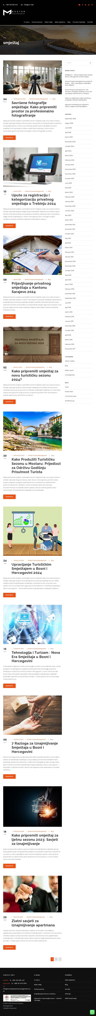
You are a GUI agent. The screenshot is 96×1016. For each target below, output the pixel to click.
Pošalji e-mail (29, 5)
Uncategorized (70, 375)
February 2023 (69, 197)
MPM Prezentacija (70, 998)
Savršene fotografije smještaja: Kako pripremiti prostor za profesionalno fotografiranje (34, 109)
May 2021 (68, 238)
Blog (69, 22)
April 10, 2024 (17, 191)
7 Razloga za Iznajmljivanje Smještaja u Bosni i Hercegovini (35, 747)
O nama (27, 22)
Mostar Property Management (39, 99)
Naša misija (49, 22)
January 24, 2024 (19, 560)
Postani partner (37, 22)
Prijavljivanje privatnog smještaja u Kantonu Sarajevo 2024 (31, 287)
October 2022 (69, 211)
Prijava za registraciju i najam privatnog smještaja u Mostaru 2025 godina (78, 99)
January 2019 (69, 321)
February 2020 (69, 289)
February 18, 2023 (19, 831)
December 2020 (70, 261)
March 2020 (69, 284)
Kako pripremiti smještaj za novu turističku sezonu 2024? (35, 375)
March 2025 (69, 137)
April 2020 (68, 280)
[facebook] (82, 5)
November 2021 (70, 229)
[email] (79, 5)
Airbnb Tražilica (70, 361)
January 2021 (69, 257)
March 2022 (69, 220)
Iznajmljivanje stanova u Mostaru (45, 994)
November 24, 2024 (20, 99)
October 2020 (69, 271)
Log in (67, 387)
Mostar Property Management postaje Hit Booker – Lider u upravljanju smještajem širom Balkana (78, 83)
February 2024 (69, 160)
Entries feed (69, 392)
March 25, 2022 (18, 917)
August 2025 (69, 123)
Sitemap (68, 994)
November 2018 (70, 326)
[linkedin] (85, 5)
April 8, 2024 (17, 279)
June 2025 (68, 128)
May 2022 (68, 215)
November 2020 (70, 266)
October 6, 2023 (18, 739)
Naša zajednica (60, 22)
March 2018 (68, 340)
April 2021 (68, 243)
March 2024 (69, 155)
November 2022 (70, 206)
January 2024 (69, 165)
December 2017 (70, 349)
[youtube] (89, 5)
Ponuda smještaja (79, 22)
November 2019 (70, 294)
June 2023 (68, 183)
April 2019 (68, 307)
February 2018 (69, 344)
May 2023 (68, 188)
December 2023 (70, 169)
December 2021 (70, 225)
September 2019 (70, 298)
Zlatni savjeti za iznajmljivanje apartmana (33, 923)
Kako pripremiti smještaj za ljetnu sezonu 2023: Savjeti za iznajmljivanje (35, 839)
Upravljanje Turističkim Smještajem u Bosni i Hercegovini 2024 (31, 568)
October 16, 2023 (19, 649)
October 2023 (69, 178)
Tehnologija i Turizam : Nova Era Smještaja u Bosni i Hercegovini (36, 656)
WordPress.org (69, 401)
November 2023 (70, 174)
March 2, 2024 (18, 367)
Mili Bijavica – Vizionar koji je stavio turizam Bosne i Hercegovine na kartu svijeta (79, 76)
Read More (9, 137)
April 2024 (68, 151)
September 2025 (70, 119)
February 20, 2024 (19, 455)
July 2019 (68, 303)
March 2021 (68, 248)
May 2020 (68, 275)
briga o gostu (69, 370)
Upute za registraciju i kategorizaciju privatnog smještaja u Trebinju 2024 (34, 199)
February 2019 (69, 317)
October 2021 (69, 234)
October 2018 (69, 330)
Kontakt (90, 22)
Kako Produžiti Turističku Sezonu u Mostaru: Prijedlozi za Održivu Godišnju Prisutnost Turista (36, 465)
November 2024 (70, 142)
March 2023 (69, 192)
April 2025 (68, 132)
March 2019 (68, 312)
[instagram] (92, 5)
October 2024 (69, 146)
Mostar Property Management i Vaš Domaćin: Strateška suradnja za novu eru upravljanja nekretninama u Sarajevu (78, 91)
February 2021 (69, 252)
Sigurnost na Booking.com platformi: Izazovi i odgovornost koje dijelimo (77, 105)
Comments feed (70, 396)
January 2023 (69, 201)
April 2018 (68, 335)
